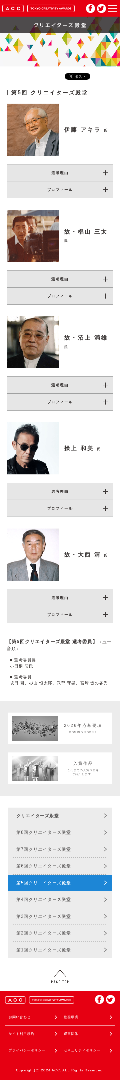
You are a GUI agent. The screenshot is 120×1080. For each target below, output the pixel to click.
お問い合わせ (20, 1017)
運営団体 (71, 1033)
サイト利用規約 (21, 1033)
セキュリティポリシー (82, 1050)
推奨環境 (71, 1017)
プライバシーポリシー (27, 1050)
